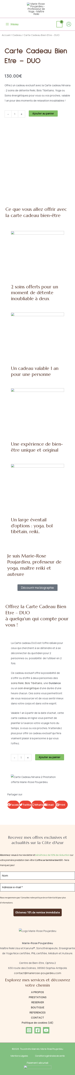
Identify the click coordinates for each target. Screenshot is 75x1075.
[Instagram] (29, 1030)
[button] (13, 805)
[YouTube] (46, 1030)
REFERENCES (37, 1012)
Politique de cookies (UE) (37, 1022)
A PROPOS (37, 992)
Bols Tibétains (33, 683)
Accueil (6, 35)
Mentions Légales (19, 1055)
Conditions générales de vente (50, 1055)
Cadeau (17, 35)
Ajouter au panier (43, 113)
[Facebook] (37, 1030)
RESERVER (37, 1002)
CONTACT (37, 1017)
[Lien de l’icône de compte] (68, 24)
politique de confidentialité (46, 897)
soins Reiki (17, 683)
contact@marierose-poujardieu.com (37, 973)
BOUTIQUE (37, 1007)
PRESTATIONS (37, 997)
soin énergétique (28, 688)
